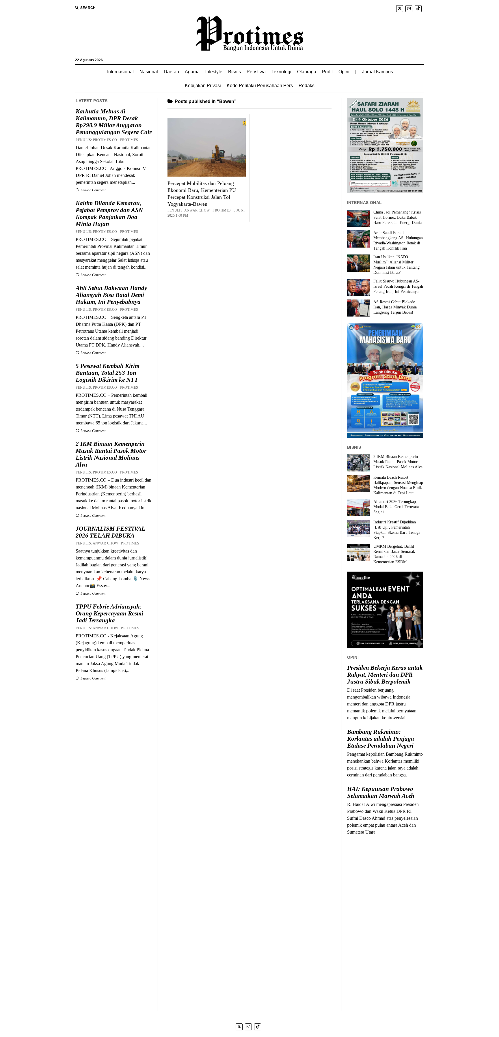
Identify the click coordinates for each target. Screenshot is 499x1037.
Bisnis (234, 71)
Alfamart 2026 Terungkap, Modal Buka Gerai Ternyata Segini (396, 506)
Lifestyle (213, 71)
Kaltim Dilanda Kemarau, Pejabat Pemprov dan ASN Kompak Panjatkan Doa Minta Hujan (109, 213)
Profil (327, 71)
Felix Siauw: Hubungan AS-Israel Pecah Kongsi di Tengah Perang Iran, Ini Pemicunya (398, 286)
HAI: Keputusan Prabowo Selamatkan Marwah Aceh (380, 792)
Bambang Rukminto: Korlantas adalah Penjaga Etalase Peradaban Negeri (380, 738)
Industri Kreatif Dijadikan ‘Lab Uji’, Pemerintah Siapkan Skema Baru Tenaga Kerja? (396, 530)
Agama (192, 71)
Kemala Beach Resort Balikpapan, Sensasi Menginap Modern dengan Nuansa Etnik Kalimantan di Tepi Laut (398, 485)
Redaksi (307, 85)
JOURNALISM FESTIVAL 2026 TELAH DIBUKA (110, 532)
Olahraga (306, 71)
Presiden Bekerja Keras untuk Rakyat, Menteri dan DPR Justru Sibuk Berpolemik (385, 674)
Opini (343, 71)
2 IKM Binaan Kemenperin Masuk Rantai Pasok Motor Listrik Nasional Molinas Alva (111, 454)
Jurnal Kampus (377, 71)
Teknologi (281, 71)
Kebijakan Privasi (203, 85)
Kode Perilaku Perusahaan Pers (260, 85)
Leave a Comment (92, 190)
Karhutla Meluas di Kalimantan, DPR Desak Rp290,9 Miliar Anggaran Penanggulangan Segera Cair (114, 122)
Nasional (148, 71)
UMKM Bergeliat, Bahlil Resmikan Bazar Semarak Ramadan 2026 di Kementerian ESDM (394, 554)
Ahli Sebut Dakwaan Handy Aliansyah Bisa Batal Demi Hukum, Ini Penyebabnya (111, 294)
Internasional (120, 71)
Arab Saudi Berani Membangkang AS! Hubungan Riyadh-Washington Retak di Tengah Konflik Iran (398, 240)
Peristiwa (256, 71)
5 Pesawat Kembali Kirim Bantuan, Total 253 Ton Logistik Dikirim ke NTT (107, 372)
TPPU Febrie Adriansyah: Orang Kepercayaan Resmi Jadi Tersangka (109, 613)
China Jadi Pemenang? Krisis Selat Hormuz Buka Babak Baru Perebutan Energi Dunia (397, 217)
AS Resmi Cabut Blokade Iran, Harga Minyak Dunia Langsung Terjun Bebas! (395, 307)
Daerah (171, 71)
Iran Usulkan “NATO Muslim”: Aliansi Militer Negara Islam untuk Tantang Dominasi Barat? (396, 265)
